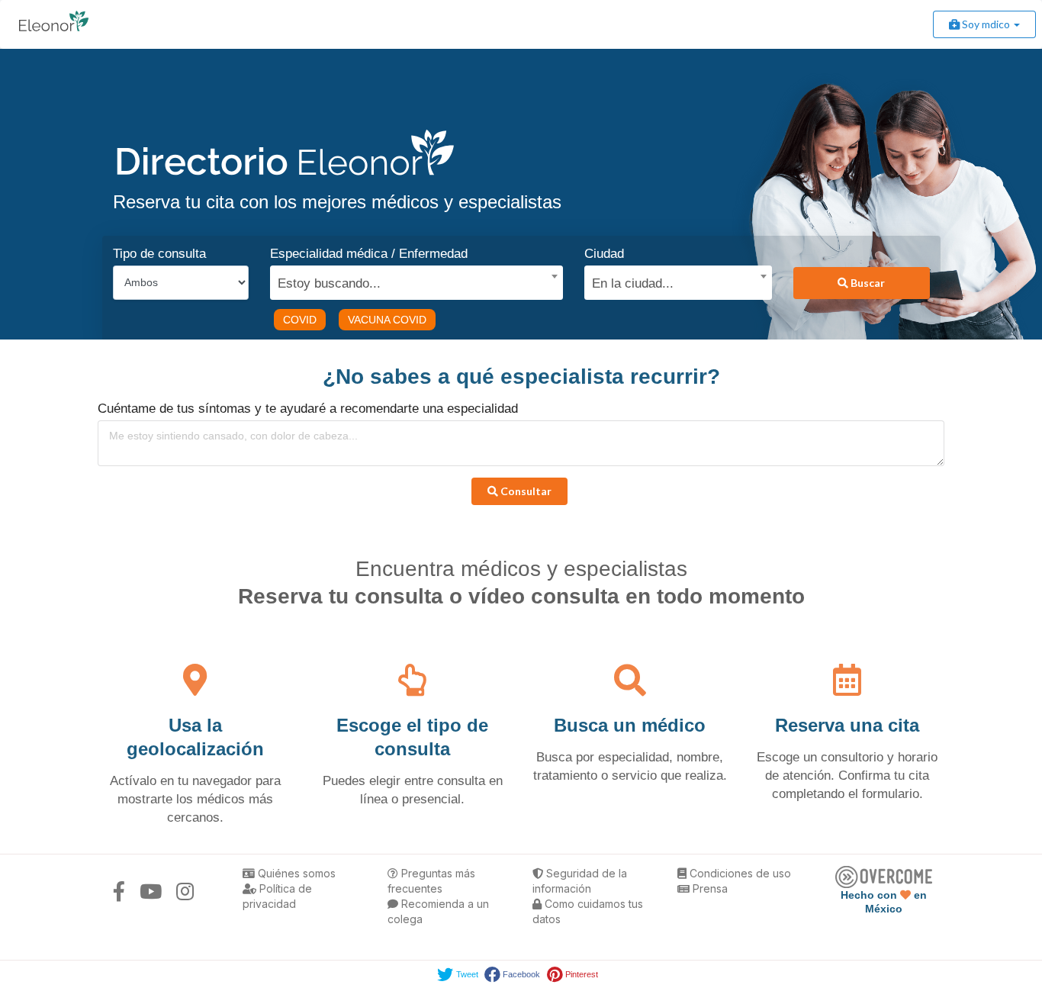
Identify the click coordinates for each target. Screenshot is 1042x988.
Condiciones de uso (739, 873)
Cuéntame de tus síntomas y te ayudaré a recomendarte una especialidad (308, 408)
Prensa (709, 888)
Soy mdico (986, 24)
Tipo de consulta (159, 253)
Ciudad (604, 253)
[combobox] (411, 280)
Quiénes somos (295, 873)
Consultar (525, 490)
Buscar (866, 282)
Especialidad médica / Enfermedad (369, 253)
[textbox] (411, 281)
